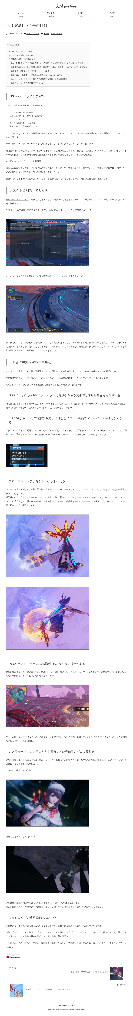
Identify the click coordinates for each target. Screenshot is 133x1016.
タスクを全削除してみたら (21, 55)
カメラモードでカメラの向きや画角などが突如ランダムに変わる (39, 79)
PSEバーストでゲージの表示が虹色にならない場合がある (36, 75)
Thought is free (79, 1009)
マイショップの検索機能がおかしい (27, 83)
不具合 (46, 34)
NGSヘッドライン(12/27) (20, 51)
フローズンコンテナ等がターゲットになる (30, 71)
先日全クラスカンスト (16, 199)
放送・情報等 (56, 34)
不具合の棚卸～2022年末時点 (22, 59)
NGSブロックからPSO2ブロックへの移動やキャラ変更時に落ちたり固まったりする (47, 63)
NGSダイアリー (32, 34)
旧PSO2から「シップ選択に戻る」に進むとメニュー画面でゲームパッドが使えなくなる (49, 67)
